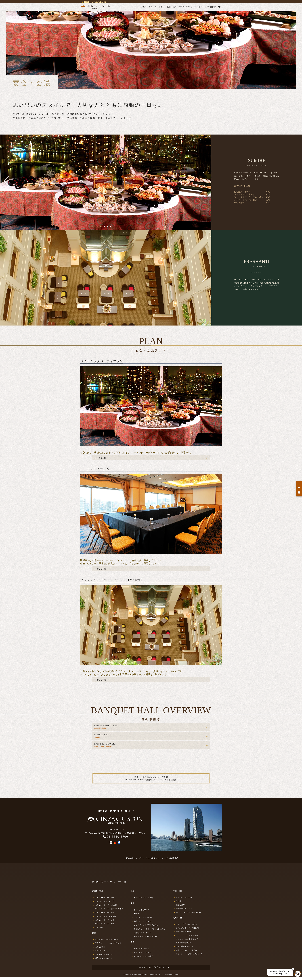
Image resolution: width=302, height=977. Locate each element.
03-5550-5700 (117, 836)
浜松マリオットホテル (142, 921)
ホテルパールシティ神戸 (143, 956)
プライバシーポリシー (148, 858)
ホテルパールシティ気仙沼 (105, 916)
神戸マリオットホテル (142, 952)
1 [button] (102, 322)
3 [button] (107, 226)
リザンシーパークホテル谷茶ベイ (189, 954)
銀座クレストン (101, 951)
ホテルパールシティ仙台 (104, 920)
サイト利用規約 (171, 858)
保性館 (178, 901)
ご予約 (143, 7)
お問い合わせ (210, 7)
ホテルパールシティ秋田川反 (106, 905)
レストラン (159, 7)
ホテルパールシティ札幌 (104, 897)
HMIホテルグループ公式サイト (151, 967)
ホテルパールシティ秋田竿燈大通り (109, 909)
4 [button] (110, 226)
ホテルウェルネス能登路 (143, 898)
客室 (151, 7)
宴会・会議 (171, 7)
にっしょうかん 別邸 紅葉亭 (187, 939)
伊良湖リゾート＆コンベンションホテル (149, 929)
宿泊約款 (130, 858)
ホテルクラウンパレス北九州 (187, 928)
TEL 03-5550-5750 (134, 780)
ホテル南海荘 (100, 947)
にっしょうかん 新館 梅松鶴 (187, 935)
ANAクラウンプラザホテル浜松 (146, 925)
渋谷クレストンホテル (103, 954)
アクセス (198, 7)
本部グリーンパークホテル (186, 950)
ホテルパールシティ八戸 (104, 901)
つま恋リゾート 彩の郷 (143, 917)
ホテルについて (185, 7)
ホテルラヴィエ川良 (141, 910)
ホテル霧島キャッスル (184, 946)
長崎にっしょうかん (184, 931)
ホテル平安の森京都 (141, 949)
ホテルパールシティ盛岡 (104, 912)
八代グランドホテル (184, 943)
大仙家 (136, 914)
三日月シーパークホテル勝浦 (106, 939)
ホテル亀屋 (99, 927)
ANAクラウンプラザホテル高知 (188, 912)
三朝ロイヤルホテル (184, 897)
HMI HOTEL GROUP (95, 1)
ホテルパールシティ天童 (104, 924)
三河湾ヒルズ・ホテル (142, 933)
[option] (105, 181)
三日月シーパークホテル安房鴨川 (108, 943)
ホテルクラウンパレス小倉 (186, 924)
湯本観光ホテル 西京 (184, 908)
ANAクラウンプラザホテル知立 (146, 936)
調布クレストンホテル (103, 958)
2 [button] (104, 226)
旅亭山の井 (180, 905)
